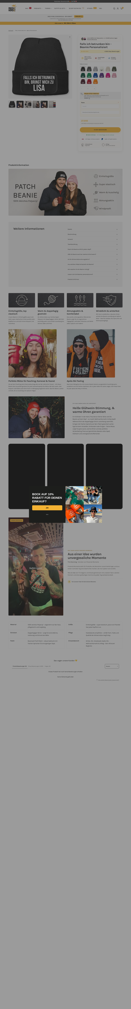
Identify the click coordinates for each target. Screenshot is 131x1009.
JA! (47, 508)
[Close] (100, 488)
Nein (47, 514)
